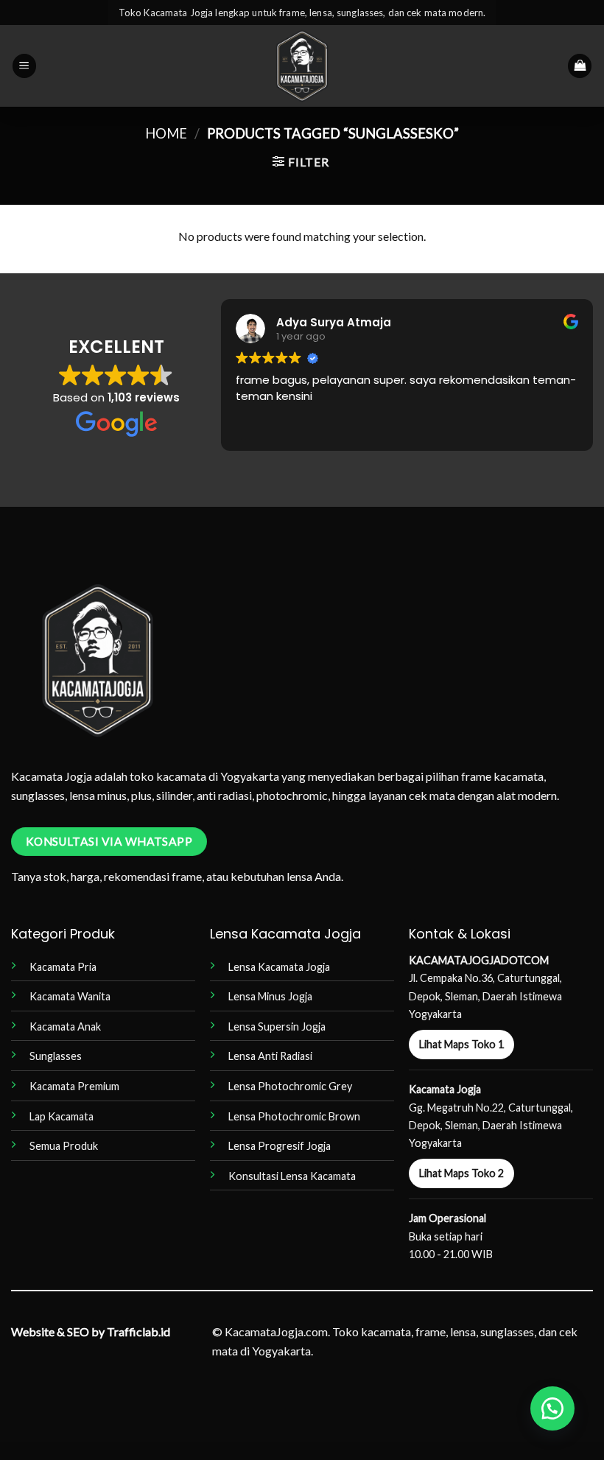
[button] (24, 66)
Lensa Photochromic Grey (290, 1086)
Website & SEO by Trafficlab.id (90, 1331)
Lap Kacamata (61, 1116)
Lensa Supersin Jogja (277, 1026)
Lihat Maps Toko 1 (461, 1044)
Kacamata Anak (65, 1026)
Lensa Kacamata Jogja (279, 967)
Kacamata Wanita (69, 996)
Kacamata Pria (62, 967)
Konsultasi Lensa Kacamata (292, 1176)
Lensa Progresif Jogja (279, 1146)
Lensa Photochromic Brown (294, 1116)
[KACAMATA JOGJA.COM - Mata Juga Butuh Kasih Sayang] (302, 66)
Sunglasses (55, 1056)
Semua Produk (63, 1146)
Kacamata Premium (74, 1086)
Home (166, 133)
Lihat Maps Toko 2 (461, 1173)
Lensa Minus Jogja (270, 996)
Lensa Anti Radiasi (270, 1056)
